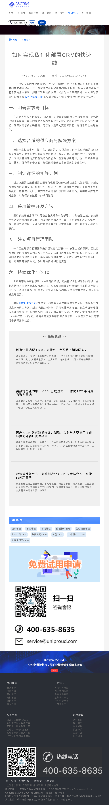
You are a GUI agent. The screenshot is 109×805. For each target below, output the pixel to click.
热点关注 (26, 40)
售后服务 (78, 723)
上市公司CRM (19, 534)
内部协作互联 (61, 691)
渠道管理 (38, 785)
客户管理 (11, 694)
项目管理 (27, 785)
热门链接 (11, 781)
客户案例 (46, 13)
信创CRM (57, 534)
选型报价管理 (63, 529)
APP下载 (78, 733)
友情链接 (37, 781)
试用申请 (78, 729)
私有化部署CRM (34, 97)
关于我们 (86, 13)
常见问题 (78, 726)
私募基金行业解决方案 (18, 733)
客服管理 (11, 704)
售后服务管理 (83, 529)
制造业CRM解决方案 (18, 720)
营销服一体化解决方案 (18, 726)
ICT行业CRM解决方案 (19, 736)
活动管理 (11, 688)
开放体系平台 (61, 704)
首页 (11, 13)
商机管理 (11, 698)
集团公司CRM (39, 534)
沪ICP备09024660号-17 (79, 789)
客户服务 (60, 13)
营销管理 (31, 529)
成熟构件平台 (61, 698)
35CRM (21, 13)
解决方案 (33, 13)
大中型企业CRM (76, 534)
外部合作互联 (61, 688)
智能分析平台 (61, 701)
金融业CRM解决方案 (18, 729)
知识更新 (24, 781)
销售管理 (11, 701)
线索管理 (16, 529)
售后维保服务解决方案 (18, 723)
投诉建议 (78, 736)
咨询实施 (78, 720)
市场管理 (46, 529)
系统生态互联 (61, 694)
